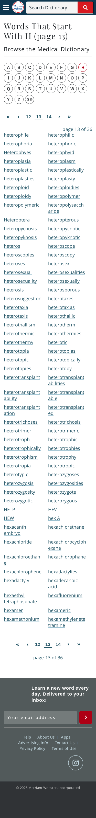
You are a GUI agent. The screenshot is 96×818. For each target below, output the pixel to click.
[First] (8, 117)
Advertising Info (33, 742)
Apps (66, 737)
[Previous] (18, 117)
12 (28, 116)
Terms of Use (64, 748)
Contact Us (65, 742)
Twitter (38, 763)
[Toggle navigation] (6, 7)
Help (28, 737)
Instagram (75, 763)
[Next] (59, 117)
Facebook (20, 763)
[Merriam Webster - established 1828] (18, 7)
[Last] (69, 117)
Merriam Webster (17, 694)
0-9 (30, 99)
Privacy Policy (33, 748)
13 (38, 116)
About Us (46, 737)
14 (48, 116)
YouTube (57, 763)
